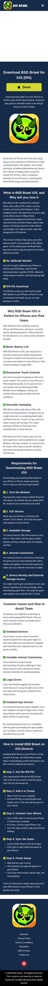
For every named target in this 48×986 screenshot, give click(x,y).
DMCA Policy (24, 951)
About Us (24, 934)
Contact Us (24, 955)
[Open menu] (42, 5)
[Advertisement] (24, 36)
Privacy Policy (24, 938)
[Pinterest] (24, 963)
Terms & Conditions (24, 942)
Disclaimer (24, 947)
